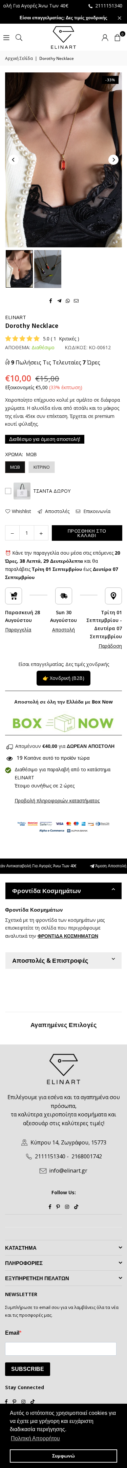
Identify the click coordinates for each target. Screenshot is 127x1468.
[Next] (113, 160)
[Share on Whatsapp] (67, 300)
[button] (117, 37)
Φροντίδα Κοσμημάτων (46, 891)
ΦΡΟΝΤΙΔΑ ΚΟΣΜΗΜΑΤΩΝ (68, 936)
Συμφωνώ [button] (63, 1456)
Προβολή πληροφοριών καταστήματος (57, 800)
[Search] (19, 37)
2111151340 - (97, 5)
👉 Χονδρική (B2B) (63, 678)
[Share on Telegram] (59, 300)
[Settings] (105, 37)
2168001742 (86, 1156)
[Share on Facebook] (51, 300)
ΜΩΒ (15, 467)
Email (12, 1333)
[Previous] (13, 160)
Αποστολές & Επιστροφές (50, 960)
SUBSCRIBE (27, 1369)
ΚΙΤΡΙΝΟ (42, 467)
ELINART (15, 317)
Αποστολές (56, 511)
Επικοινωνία (96, 511)
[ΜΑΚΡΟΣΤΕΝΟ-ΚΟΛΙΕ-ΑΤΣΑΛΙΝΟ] (19, 268)
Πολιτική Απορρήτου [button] (35, 1438)
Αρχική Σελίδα (19, 58)
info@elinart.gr (68, 1170)
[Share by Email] (76, 300)
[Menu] (6, 37)
